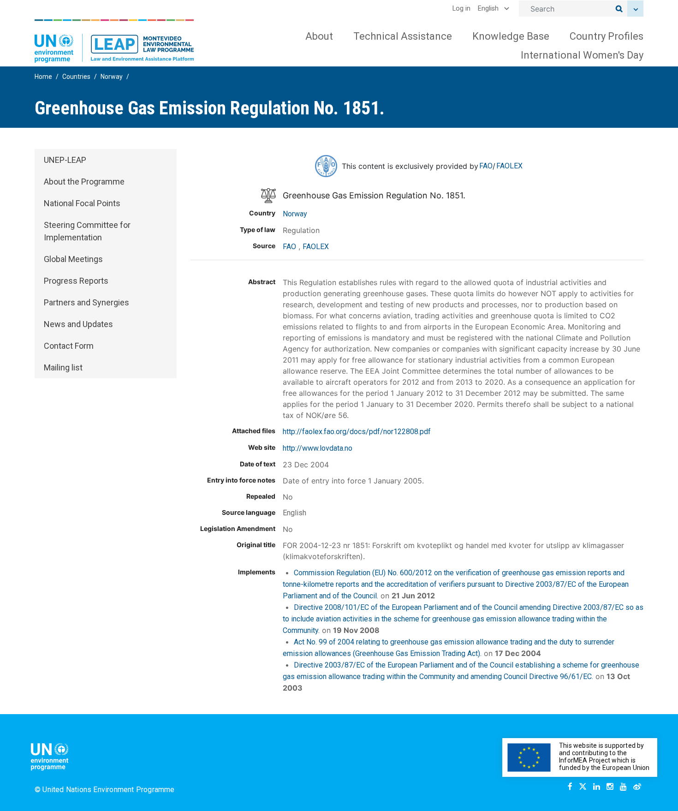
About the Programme (84, 181)
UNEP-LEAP (65, 160)
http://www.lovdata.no (317, 448)
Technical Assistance (402, 36)
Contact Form (69, 346)
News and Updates (78, 324)
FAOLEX (509, 165)
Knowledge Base (510, 36)
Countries (76, 76)
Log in (461, 8)
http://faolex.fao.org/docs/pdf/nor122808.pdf (357, 431)
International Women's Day (582, 55)
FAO (486, 165)
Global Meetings (73, 259)
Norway (112, 76)
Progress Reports (76, 281)
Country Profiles (606, 36)
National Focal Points (82, 203)
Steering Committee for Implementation (87, 231)
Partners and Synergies (86, 302)
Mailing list (63, 367)
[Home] (114, 41)
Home (43, 76)
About (319, 36)
